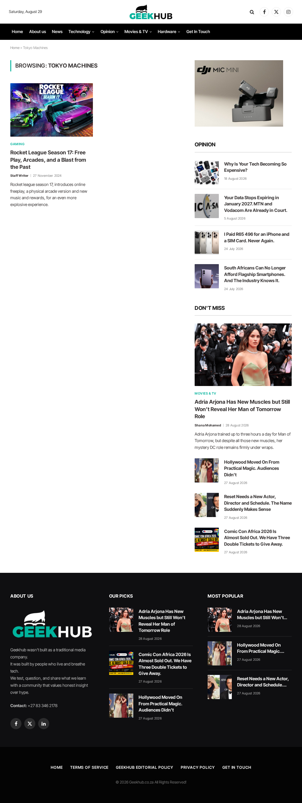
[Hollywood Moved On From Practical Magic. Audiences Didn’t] (207, 470)
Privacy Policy (198, 767)
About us (37, 31)
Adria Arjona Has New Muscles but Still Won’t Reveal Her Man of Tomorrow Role (242, 409)
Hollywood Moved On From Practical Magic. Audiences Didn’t (251, 468)
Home (17, 31)
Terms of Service (89, 767)
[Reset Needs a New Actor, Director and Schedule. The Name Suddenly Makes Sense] (207, 505)
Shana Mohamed (208, 425)
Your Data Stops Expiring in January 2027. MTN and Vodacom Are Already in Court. (256, 204)
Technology (79, 31)
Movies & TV (136, 31)
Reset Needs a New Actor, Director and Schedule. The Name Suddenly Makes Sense (258, 503)
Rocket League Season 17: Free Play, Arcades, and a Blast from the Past (48, 159)
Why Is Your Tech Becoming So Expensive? (255, 167)
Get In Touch (198, 31)
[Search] (252, 12)
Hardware (167, 31)
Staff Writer (19, 176)
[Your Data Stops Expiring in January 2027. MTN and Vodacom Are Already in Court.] (207, 206)
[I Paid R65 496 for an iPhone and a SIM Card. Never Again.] (207, 242)
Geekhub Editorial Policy (144, 767)
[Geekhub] (151, 12)
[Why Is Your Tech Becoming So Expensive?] (207, 172)
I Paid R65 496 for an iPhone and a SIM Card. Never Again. (256, 237)
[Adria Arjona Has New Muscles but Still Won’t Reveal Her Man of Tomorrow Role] (243, 354)
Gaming (17, 144)
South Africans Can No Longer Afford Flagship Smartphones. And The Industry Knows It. (255, 274)
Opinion (108, 31)
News (57, 31)
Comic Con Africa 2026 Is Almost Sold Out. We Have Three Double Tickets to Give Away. (257, 538)
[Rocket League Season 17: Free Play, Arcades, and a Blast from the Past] (51, 110)
